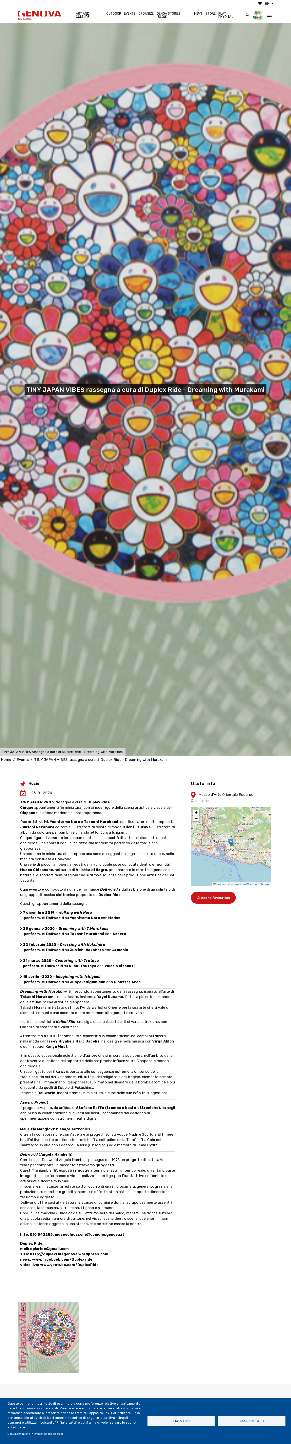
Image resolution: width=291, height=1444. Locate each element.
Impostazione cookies (49, 1433)
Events (130, 13)
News (198, 13)
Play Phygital (225, 15)
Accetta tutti (252, 1421)
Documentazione (19, 1433)
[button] (230, 843)
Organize (146, 13)
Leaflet (221, 884)
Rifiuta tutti (180, 1421)
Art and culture (82, 15)
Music (34, 783)
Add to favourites (215, 898)
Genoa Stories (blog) (169, 15)
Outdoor (113, 13)
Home (6, 760)
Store (211, 13)
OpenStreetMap (242, 884)
